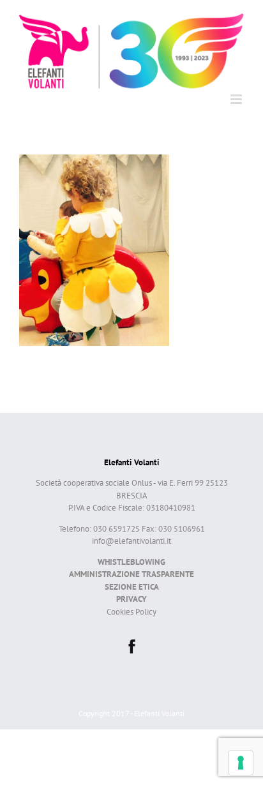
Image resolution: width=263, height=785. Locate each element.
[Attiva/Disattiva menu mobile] (237, 99)
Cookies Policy (131, 611)
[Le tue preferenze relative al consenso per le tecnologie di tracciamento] (241, 763)
